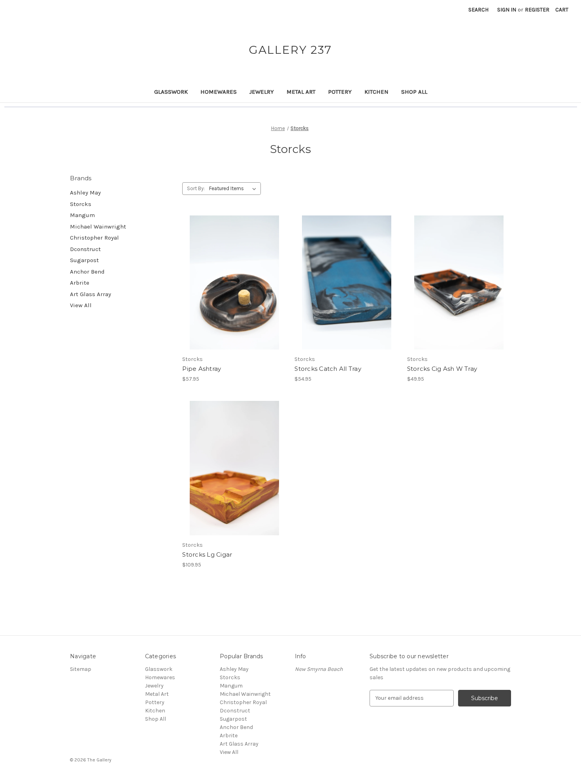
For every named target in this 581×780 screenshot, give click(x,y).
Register (537, 9)
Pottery (340, 91)
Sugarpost (84, 260)
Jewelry (261, 91)
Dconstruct (85, 249)
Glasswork (171, 91)
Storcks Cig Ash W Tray (442, 368)
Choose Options (234, 289)
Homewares (218, 91)
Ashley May (85, 192)
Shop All (414, 91)
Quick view (227, 275)
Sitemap (80, 669)
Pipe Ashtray (201, 368)
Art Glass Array (90, 294)
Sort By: (196, 188)
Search (478, 9)
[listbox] (234, 189)
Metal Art (301, 91)
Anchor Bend (87, 271)
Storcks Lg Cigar (207, 554)
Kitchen (376, 91)
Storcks (80, 204)
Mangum (82, 215)
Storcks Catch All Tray (327, 368)
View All (81, 305)
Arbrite (79, 282)
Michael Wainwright (98, 226)
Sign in (506, 9)
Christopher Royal (94, 237)
